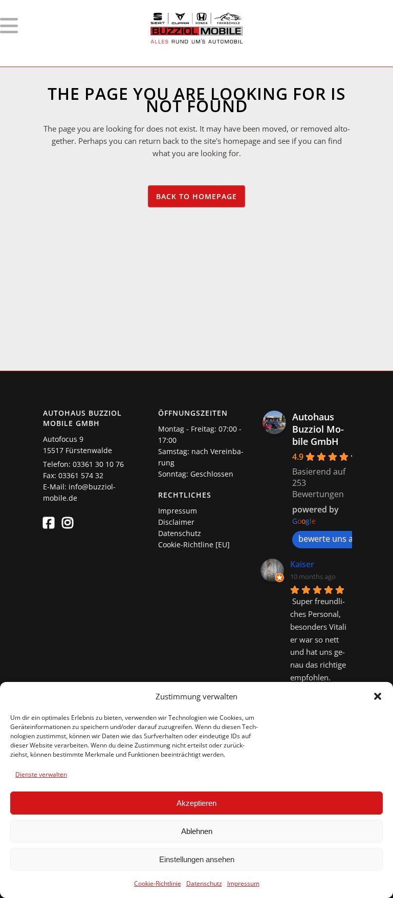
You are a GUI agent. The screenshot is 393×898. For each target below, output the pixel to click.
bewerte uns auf (329, 538)
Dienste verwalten (41, 774)
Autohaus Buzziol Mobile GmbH (318, 429)
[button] (378, 696)
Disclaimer (176, 522)
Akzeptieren (196, 803)
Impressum (243, 883)
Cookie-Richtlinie (157, 883)
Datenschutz (204, 883)
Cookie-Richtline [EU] (194, 544)
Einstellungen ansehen (196, 859)
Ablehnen (196, 831)
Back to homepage (196, 196)
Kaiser (302, 564)
